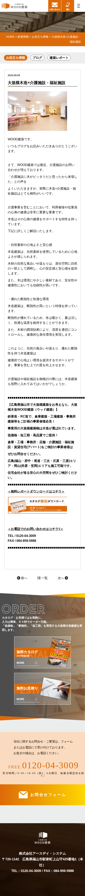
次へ (61, 578)
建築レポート (59, 57)
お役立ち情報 (15, 57)
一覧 (44, 578)
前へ (23, 578)
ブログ (37, 57)
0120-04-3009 (50, 765)
